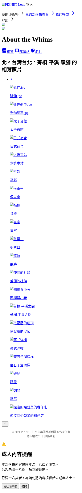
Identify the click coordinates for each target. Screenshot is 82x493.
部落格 (24, 52)
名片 (38, 52)
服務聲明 (49, 436)
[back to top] (5, 424)
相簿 (10, 52)
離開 (24, 486)
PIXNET (26, 431)
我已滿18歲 (10, 486)
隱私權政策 (33, 436)
